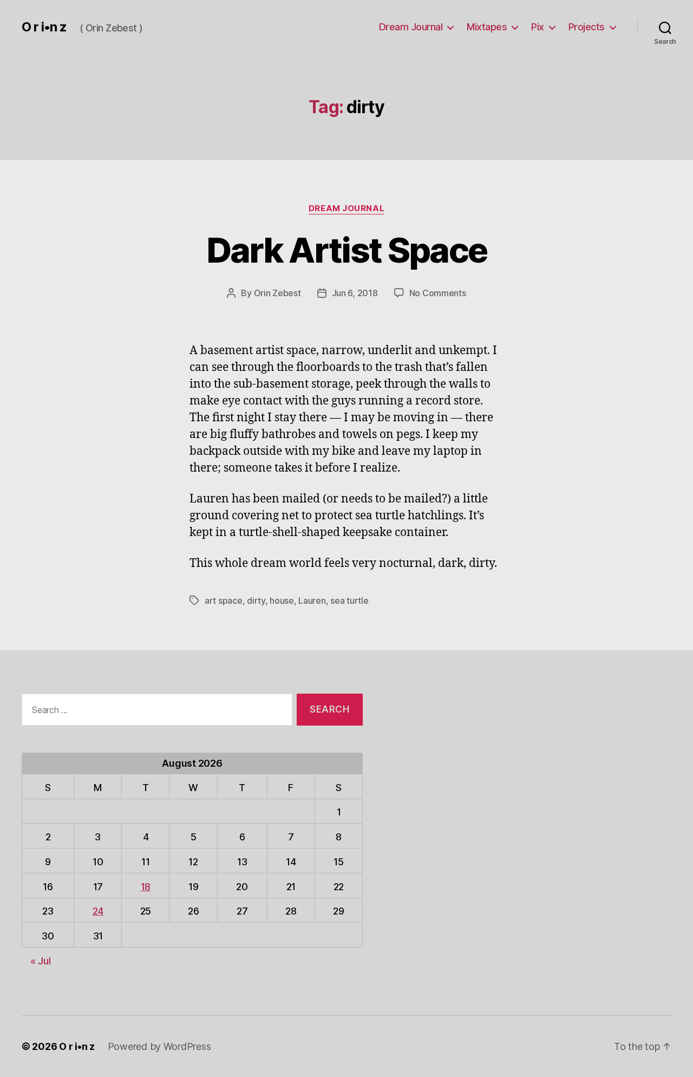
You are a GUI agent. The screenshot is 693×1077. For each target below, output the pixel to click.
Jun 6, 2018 (355, 293)
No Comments (437, 293)
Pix (537, 26)
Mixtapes (487, 26)
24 (98, 911)
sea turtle (349, 600)
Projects (586, 26)
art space (224, 600)
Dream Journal (411, 26)
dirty (256, 600)
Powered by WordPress (159, 1046)
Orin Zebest (277, 293)
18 (146, 886)
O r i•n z (44, 27)
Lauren (311, 600)
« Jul (40, 961)
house (282, 600)
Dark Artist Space (346, 250)
